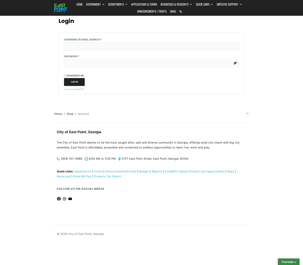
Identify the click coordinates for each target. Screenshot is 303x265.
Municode (63, 176)
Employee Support (227, 4)
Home (79, 4)
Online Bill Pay (81, 176)
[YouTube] (70, 198)
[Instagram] (64, 198)
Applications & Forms (144, 4)
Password (77, 56)
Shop (70, 114)
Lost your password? (74, 89)
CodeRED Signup (176, 171)
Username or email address (88, 39)
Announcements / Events (152, 11)
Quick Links (202, 4)
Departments (116, 4)
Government (93, 4)
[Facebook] (59, 198)
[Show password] (235, 63)
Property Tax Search (107, 176)
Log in (74, 82)
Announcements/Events (120, 171)
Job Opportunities (212, 171)
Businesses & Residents (174, 4)
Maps (230, 171)
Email (173, 11)
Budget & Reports (150, 171)
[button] (180, 11)
